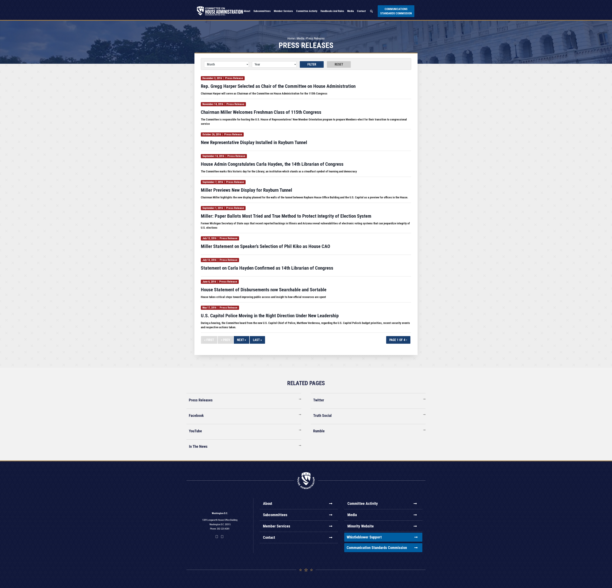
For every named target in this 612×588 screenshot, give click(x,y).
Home (291, 38)
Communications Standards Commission (396, 11)
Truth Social (322, 415)
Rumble (319, 431)
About (267, 503)
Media (300, 38)
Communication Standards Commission (377, 547)
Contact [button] (361, 11)
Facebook (196, 415)
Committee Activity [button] (306, 11)
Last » (257, 340)
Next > (241, 340)
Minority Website (360, 526)
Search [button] (371, 11)
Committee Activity (362, 503)
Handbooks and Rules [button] (332, 11)
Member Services (276, 526)
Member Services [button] (283, 11)
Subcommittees (275, 515)
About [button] (247, 11)
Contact (269, 537)
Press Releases (315, 38)
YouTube (195, 431)
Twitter (318, 400)
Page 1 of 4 (397, 340)
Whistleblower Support (364, 537)
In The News (198, 446)
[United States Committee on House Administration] (220, 10)
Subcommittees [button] (262, 11)
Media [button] (350, 11)
